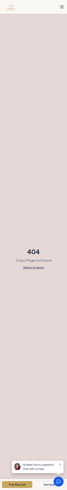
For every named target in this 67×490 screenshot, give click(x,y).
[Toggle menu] (62, 7)
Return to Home (33, 267)
